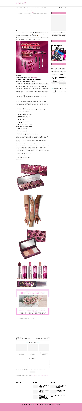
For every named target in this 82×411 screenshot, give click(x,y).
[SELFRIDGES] (62, 77)
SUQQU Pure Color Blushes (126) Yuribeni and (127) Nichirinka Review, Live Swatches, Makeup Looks (43, 397)
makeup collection (26, 318)
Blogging (28, 7)
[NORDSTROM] (54, 74)
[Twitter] (60, 8)
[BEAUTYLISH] (54, 83)
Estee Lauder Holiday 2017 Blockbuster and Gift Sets (57, 396)
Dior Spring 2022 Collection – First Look (44, 391)
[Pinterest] (62, 8)
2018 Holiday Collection (20, 318)
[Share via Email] (37, 335)
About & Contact (43, 7)
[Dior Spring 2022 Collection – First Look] (33, 347)
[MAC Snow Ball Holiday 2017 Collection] (53, 392)
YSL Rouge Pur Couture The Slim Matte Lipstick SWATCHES (61, 386)
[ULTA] (54, 77)
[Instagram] (61, 8)
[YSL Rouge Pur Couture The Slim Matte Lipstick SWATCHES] (53, 386)
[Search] (65, 8)
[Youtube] (63, 8)
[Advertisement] (32, 22)
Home (17, 7)
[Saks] (62, 87)
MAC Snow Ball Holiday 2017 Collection (60, 391)
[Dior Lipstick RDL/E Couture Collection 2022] (21, 347)
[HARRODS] (54, 80)
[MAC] (62, 84)
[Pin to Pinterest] (36, 335)
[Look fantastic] (54, 87)
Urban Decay (32, 318)
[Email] (64, 8)
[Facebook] (59, 8)
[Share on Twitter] (35, 335)
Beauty (20, 10)
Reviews (24, 7)
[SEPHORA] (62, 74)
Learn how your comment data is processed (39, 375)
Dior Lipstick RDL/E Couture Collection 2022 (44, 386)
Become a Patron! (54, 43)
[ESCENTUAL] (62, 80)
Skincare (32, 7)
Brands (38, 7)
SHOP (35, 7)
